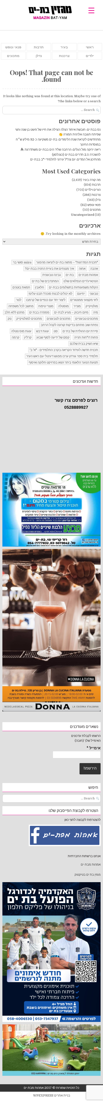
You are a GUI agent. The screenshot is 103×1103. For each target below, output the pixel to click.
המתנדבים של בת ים (45, 281)
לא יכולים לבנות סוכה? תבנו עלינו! (50, 293)
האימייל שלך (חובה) (88, 740)
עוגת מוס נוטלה (21, 331)
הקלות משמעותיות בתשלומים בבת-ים (73, 287)
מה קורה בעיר (92, 180)
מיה (95, 312)
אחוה (82, 268)
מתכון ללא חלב (14, 312)
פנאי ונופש (13, 47)
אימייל (93, 748)
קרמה (15, 337)
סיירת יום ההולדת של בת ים (80, 331)
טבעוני (94, 293)
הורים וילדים (93, 189)
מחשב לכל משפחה (21, 306)
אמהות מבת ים (88, 275)
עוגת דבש (42, 331)
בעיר (64, 47)
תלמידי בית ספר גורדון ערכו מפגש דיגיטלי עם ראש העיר (62, 356)
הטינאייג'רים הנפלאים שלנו (80, 281)
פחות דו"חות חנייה (86, 337)
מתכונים (13, 56)
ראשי (90, 47)
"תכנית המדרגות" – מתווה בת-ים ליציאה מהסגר (67, 262)
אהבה (94, 268)
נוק (9, 318)
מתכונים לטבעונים (58, 318)
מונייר (77, 306)
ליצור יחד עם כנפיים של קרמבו (45, 300)
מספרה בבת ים (39, 312)
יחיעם (81, 293)
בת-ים (70, 275)
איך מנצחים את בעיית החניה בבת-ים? (49, 268)
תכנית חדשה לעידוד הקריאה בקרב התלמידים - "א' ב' (64, 350)
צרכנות (64, 56)
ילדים (90, 56)
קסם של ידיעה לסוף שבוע (52, 337)
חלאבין (39, 287)
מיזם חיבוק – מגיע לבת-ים (71, 312)
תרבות (39, 47)
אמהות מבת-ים (90, 864)
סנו (56, 331)
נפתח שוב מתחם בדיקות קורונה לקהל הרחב (69, 325)
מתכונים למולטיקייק (29, 318)
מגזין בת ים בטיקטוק (87, 874)
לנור (18, 300)
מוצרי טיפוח (45, 306)
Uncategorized (82, 215)
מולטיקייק (92, 306)
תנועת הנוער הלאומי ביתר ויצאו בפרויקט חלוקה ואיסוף (63, 362)
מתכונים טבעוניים (86, 318)
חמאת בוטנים (21, 287)
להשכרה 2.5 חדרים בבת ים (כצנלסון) (76, 154)
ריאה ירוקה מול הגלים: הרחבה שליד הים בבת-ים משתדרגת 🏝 (60, 149)
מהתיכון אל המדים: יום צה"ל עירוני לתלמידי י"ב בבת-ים (65, 159)
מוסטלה (63, 306)
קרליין (28, 337)
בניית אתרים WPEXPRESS (51, 1095)
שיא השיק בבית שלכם (84, 343)
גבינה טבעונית (51, 275)
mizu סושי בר (22, 262)
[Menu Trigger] (91, 10)
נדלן (39, 56)
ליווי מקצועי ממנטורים (84, 300)
